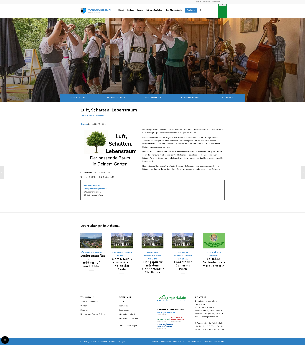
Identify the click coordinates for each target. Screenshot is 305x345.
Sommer (84, 310)
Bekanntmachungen (115, 98)
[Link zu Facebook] (223, 2)
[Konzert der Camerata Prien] (183, 240)
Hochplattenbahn (152, 98)
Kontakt (198, 2)
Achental (97, 252)
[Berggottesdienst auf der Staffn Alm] (2, 172)
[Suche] (200, 10)
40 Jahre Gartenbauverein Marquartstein (216, 262)
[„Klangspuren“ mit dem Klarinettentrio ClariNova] (152, 240)
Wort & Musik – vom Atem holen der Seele (121, 264)
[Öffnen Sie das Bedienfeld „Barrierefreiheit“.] (5, 340)
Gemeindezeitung (78, 98)
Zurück (84, 250)
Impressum (206, 2)
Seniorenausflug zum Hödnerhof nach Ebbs (93, 261)
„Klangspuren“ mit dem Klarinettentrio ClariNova (153, 267)
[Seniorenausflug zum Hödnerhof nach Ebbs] (91, 240)
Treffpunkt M (226, 98)
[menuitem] (198, 1)
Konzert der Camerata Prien (183, 265)
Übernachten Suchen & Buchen (93, 314)
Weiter (221, 250)
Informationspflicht (127, 314)
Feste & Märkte (213, 252)
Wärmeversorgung (189, 98)
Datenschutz (216, 2)
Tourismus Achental (89, 301)
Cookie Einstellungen (128, 325)
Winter (83, 306)
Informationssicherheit (128, 318)
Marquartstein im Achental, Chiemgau (109, 341)
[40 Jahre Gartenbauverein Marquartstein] (214, 240)
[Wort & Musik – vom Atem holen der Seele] (122, 240)
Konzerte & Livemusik (122, 252)
